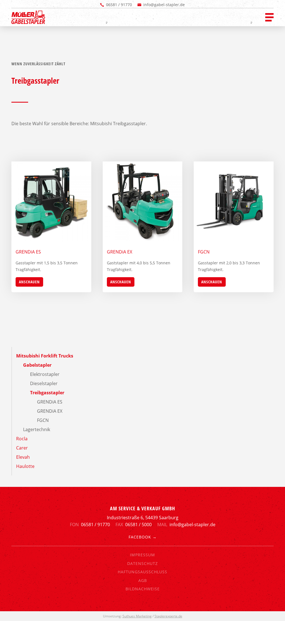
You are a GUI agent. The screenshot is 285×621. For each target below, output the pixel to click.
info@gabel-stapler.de (164, 4)
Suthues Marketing (137, 616)
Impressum (142, 554)
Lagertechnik (36, 429)
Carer (22, 448)
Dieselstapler (44, 383)
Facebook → (143, 537)
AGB (142, 580)
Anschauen (29, 281)
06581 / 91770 (119, 4)
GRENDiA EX (49, 411)
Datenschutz (142, 563)
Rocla (22, 439)
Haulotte (25, 466)
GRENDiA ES (49, 402)
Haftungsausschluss (142, 571)
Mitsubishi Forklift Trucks (44, 356)
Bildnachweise (143, 588)
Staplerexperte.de (168, 616)
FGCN (43, 420)
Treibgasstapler (47, 393)
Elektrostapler (45, 374)
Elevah (23, 457)
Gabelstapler (37, 365)
